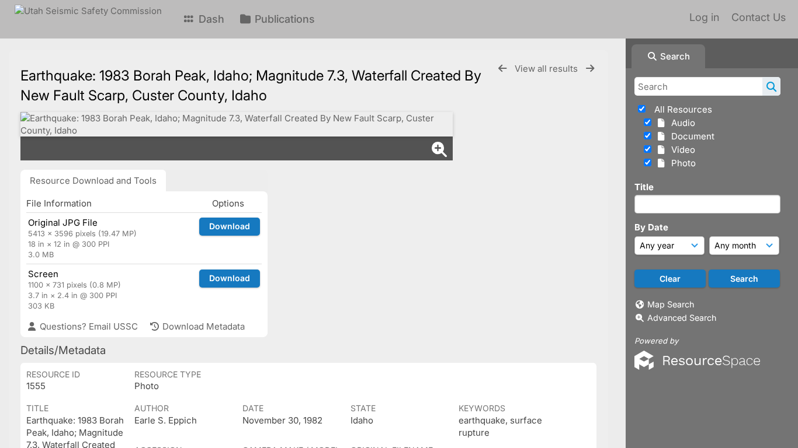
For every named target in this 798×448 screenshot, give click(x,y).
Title (644, 186)
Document (690, 136)
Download (229, 226)
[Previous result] (502, 69)
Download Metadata (202, 326)
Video (681, 149)
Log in (704, 17)
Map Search (670, 304)
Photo (681, 163)
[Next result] (590, 69)
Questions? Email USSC (87, 326)
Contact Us (758, 17)
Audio (681, 122)
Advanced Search (681, 318)
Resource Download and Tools (93, 180)
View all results (547, 68)
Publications (283, 19)
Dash (210, 19)
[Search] (771, 86)
